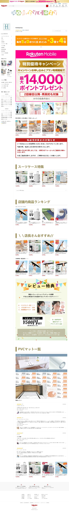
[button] (65, 3)
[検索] (47, 6)
